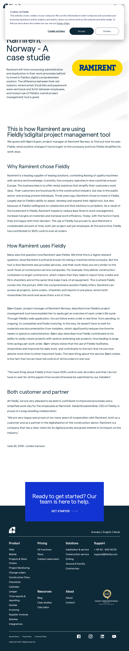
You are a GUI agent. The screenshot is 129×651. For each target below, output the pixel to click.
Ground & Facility (75, 563)
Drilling (70, 559)
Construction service (77, 554)
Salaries (13, 619)
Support (99, 542)
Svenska (96, 532)
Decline (107, 31)
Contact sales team (48, 559)
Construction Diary (19, 577)
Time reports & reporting (17, 598)
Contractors (72, 568)
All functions (44, 549)
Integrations (15, 624)
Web (11, 549)
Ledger (13, 591)
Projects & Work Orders (18, 561)
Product (14, 543)
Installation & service (77, 549)
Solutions (72, 543)
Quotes (13, 605)
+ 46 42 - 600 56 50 (105, 549)
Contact (70, 602)
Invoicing (14, 609)
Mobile (13, 554)
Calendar (14, 586)
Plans (40, 554)
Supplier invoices (18, 614)
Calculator (43, 607)
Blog (39, 597)
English (107, 532)
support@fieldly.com (106, 554)
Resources (44, 591)
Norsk (117, 532)
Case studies (44, 602)
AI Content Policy (41, 636)
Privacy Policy (63, 23)
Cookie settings (56, 31)
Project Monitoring (19, 567)
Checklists (14, 582)
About (70, 591)
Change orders (17, 572)
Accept (81, 31)
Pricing (42, 543)
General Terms (14, 636)
